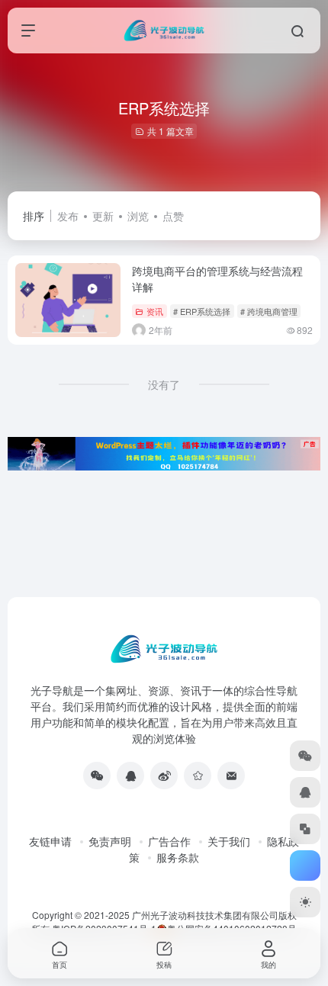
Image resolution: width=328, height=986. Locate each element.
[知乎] (197, 775)
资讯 (154, 311)
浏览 (138, 215)
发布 (68, 215)
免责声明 (109, 841)
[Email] (231, 775)
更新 (103, 215)
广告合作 (169, 841)
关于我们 (228, 841)
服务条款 (177, 857)
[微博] (164, 775)
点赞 (173, 215)
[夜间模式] (305, 902)
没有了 (164, 384)
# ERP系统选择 (201, 311)
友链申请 (50, 841)
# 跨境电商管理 (268, 311)
